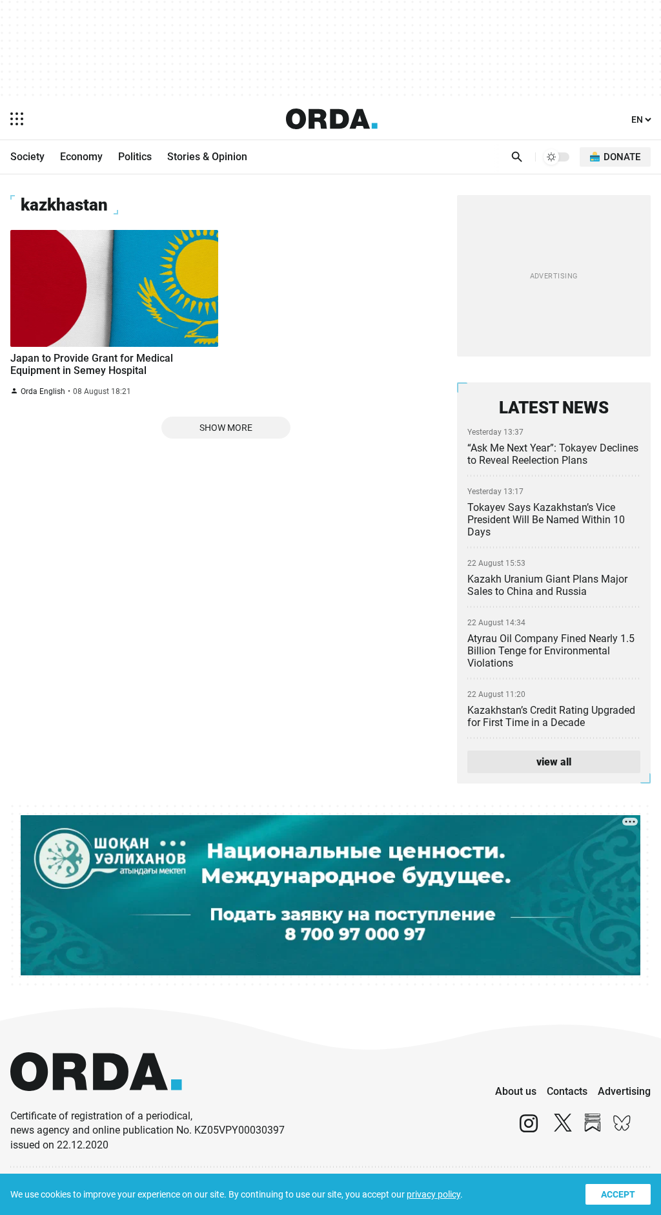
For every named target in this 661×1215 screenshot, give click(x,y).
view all (553, 762)
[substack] (592, 1129)
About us (515, 1091)
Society (27, 157)
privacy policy (433, 1194)
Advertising (624, 1091)
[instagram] (528, 1129)
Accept (618, 1194)
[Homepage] (332, 119)
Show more (225, 427)
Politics (135, 157)
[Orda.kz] (96, 1103)
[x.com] (563, 1129)
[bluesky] (622, 1129)
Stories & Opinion (207, 157)
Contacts (567, 1091)
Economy (81, 157)
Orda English (43, 391)
